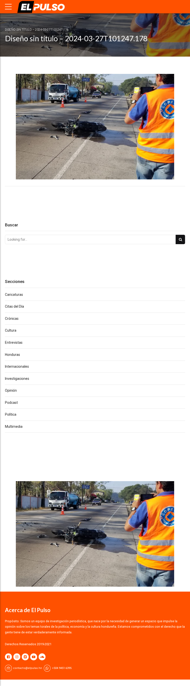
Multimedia (14, 427)
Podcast (11, 403)
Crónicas (12, 319)
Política (10, 414)
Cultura (10, 330)
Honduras (12, 355)
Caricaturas (14, 295)
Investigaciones (17, 379)
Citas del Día (14, 306)
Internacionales (17, 366)
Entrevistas (14, 342)
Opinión (11, 390)
